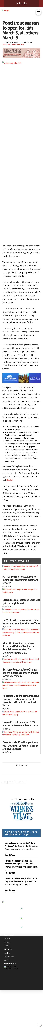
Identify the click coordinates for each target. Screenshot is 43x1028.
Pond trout (21, 782)
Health (7, 953)
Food (6, 946)
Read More (10, 855)
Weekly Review (10, 964)
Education (8, 949)
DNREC (3, 782)
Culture (7, 939)
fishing (11, 782)
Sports (6, 960)
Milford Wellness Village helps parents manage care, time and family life (19, 862)
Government (9, 935)
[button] (38, 12)
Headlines (7, 44)
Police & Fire (9, 957)
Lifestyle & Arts (18, 44)
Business (7, 942)
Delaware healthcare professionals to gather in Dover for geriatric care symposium (21, 880)
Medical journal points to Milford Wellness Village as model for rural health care (21, 844)
